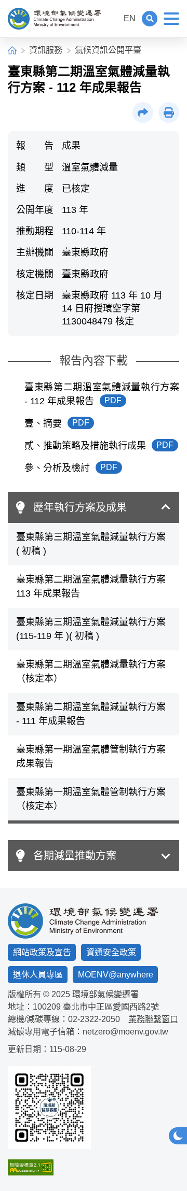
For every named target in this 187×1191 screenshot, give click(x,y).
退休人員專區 (38, 974)
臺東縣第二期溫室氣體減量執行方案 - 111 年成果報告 (91, 714)
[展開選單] (171, 18)
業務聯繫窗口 (153, 1019)
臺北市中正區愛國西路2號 (111, 1006)
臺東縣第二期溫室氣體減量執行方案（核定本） (91, 671)
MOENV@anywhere (115, 974)
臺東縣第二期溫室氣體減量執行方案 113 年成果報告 (91, 586)
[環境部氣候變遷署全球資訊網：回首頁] (54, 19)
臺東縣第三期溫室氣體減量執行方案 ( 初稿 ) (91, 544)
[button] (149, 18)
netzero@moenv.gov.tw (125, 1031)
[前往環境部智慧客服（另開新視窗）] (49, 1107)
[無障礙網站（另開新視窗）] (49, 1167)
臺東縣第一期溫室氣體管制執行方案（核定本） (91, 799)
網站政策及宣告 (42, 952)
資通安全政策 (111, 952)
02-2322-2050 (94, 1019)
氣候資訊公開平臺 (108, 50)
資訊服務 (45, 50)
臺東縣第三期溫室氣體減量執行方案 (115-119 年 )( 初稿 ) (91, 629)
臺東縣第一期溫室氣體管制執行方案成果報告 (91, 756)
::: (111, 18)
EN (130, 18)
